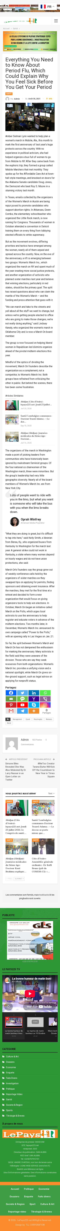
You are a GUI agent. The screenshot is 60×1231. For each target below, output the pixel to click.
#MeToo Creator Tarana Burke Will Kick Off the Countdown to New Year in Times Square (43, 770)
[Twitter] (22, 693)
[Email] (11, 699)
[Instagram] (45, 705)
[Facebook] (11, 693)
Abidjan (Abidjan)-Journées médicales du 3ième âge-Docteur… (34, 436)
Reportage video (17, 1211)
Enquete (10, 1072)
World (9, 723)
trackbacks (44, 895)
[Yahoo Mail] (33, 699)
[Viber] (45, 699)
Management (17, 719)
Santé (9, 94)
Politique (10, 1089)
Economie (11, 1067)
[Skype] (33, 705)
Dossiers (10, 1062)
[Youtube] (22, 705)
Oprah (28, 719)
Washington (38, 719)
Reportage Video (14, 1094)
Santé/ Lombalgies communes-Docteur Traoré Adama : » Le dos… (36, 419)
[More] (33, 711)
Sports (9, 1110)
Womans (49, 719)
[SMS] (22, 699)
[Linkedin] (33, 693)
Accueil (15, 1189)
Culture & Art (12, 1056)
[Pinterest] (11, 705)
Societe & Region (14, 1105)
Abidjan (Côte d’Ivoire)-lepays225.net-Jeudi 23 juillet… (36, 403)
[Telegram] (22, 711)
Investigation (12, 1083)
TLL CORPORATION (35, 1225)
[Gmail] (11, 711)
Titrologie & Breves (15, 1115)
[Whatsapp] (45, 693)
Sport (32, 1204)
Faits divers (11, 1078)
